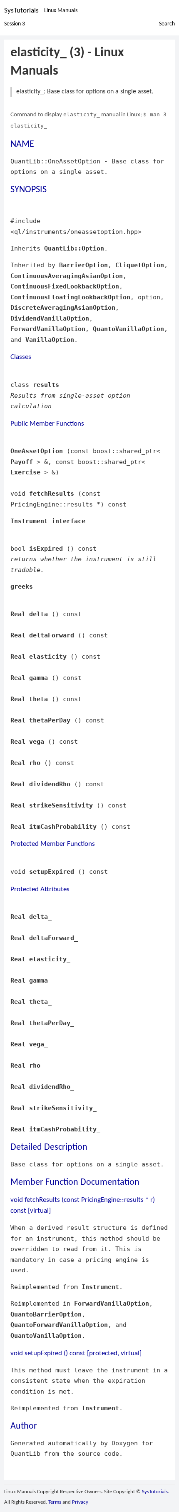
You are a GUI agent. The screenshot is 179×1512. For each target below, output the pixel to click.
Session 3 (14, 24)
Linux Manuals (60, 11)
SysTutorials (21, 10)
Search (167, 24)
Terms (54, 1502)
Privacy (80, 1502)
